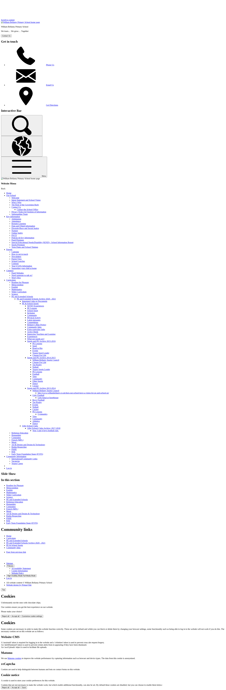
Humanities (16, 435)
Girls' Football (38, 395)
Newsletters (16, 256)
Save (24, 688)
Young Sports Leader (41, 369)
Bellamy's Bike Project (36, 325)
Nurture (15, 231)
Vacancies (16, 461)
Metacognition (17, 285)
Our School (11, 195)
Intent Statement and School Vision (26, 200)
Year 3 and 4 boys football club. (45, 430)
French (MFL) (17, 440)
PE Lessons (32, 308)
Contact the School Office (27, 209)
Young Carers (17, 463)
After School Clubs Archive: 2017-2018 (43, 428)
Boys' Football (38, 400)
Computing (16, 438)
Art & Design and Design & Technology (28, 445)
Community (32, 315)
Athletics (36, 421)
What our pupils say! (35, 339)
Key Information (13, 216)
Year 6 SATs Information (22, 266)
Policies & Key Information (23, 238)
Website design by (19, 585)
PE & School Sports (30, 303)
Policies (10, 566)
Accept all (15, 616)
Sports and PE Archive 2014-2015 (41, 358)
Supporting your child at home (24, 268)
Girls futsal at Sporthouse (48, 398)
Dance (35, 383)
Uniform (15, 263)
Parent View (17, 259)
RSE (13, 452)
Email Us (50, 85)
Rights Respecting (19, 447)
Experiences (32, 336)
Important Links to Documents (34, 301)
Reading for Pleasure (20, 282)
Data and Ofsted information (23, 226)
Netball (35, 367)
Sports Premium (18, 245)
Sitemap (9, 563)
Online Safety (17, 233)
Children (9, 271)
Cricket (35, 386)
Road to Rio (37, 348)
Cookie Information (20, 571)
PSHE (14, 449)
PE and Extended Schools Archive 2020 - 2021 (36, 299)
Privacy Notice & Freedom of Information (29, 212)
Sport (34, 346)
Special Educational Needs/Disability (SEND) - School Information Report (42, 242)
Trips (34, 376)
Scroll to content (8, 20)
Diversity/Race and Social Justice (25, 228)
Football (35, 374)
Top (3, 590)
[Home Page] (20, 22)
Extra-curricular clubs (36, 329)
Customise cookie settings (32, 616)
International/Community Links (24, 459)
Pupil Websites (18, 273)
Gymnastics (42, 414)
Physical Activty (34, 318)
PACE (14, 235)
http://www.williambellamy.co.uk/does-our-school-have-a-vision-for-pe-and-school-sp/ (73, 393)
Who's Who (16, 202)
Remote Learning (19, 224)
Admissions (16, 219)
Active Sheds (32, 332)
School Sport (32, 311)
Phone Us (50, 65)
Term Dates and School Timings (25, 247)
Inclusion (31, 313)
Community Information (16, 456)
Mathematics (17, 289)
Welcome (15, 198)
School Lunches (18, 261)
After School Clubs (30, 426)
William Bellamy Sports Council (45, 360)
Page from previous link (16, 552)
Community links (34, 327)
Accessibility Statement (21, 568)
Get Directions (52, 105)
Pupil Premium (18, 240)
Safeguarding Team (20, 214)
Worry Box (16, 278)
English (15, 287)
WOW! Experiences (35, 306)
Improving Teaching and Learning (41, 334)
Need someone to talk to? (22, 275)
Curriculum (11, 280)
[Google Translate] (21, 146)
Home (8, 193)
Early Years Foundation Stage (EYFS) (27, 454)
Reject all (5, 616)
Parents (9, 249)
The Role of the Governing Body (25, 205)
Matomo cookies (14, 658)
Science (15, 294)
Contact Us (16, 207)
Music (14, 442)
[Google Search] (21, 125)
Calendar (15, 252)
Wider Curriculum (19, 292)
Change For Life (39, 355)
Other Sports (37, 381)
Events (35, 351)
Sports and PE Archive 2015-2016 (41, 341)
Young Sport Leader (40, 353)
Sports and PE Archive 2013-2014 (41, 388)
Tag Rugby (37, 365)
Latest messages (33, 320)
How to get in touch (20, 254)
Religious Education (20, 433)
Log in (9, 468)
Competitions (32, 322)
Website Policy (18, 573)
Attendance (16, 221)
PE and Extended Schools (22, 296)
